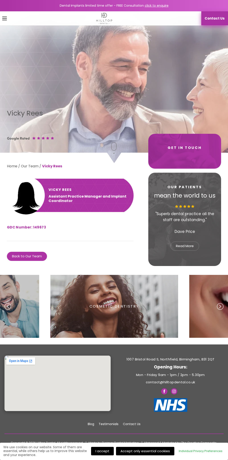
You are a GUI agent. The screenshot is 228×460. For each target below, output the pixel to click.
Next (214, 220)
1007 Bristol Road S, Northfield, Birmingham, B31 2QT (170, 359)
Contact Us (131, 424)
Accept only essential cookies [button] (145, 451)
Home (12, 166)
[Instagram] (174, 392)
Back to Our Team (27, 256)
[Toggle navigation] (1, 18)
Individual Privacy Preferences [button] (200, 451)
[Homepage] (102, 18)
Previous (152, 220)
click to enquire (157, 5)
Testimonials (108, 424)
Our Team (30, 166)
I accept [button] (102, 451)
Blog (91, 424)
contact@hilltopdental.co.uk (170, 382)
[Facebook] (164, 392)
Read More (185, 246)
